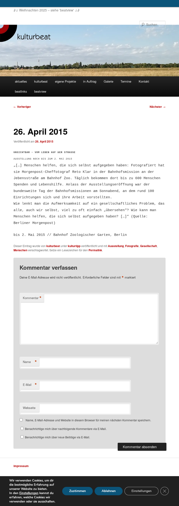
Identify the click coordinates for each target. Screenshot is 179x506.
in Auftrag (89, 81)
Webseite (29, 407)
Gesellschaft (148, 246)
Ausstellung (116, 246)
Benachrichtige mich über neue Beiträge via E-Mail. (57, 437)
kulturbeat (41, 81)
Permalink (95, 250)
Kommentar (32, 298)
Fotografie (132, 246)
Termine (125, 81)
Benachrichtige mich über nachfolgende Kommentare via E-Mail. (66, 429)
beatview (40, 91)
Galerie (108, 81)
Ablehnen (109, 491)
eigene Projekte (65, 81)
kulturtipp (74, 246)
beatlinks (21, 91)
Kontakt (144, 81)
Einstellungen (28, 493)
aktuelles (21, 81)
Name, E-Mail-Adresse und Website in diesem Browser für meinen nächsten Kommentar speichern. (88, 420)
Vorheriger (22, 107)
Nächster (157, 107)
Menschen (20, 250)
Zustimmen (77, 491)
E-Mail (30, 384)
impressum (21, 466)
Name (30, 362)
